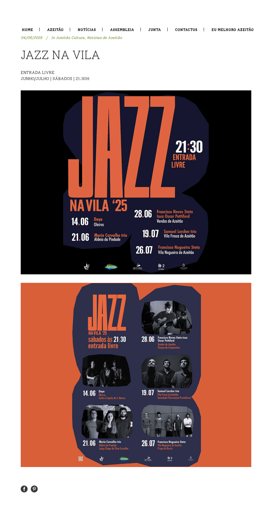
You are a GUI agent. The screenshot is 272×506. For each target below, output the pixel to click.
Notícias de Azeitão (104, 38)
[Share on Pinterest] (34, 488)
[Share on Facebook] (24, 488)
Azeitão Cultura (70, 38)
